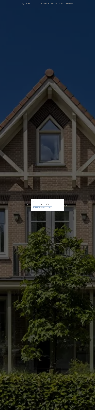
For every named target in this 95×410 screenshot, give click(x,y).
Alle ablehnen (43, 207)
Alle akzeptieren (36, 207)
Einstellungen (49, 207)
